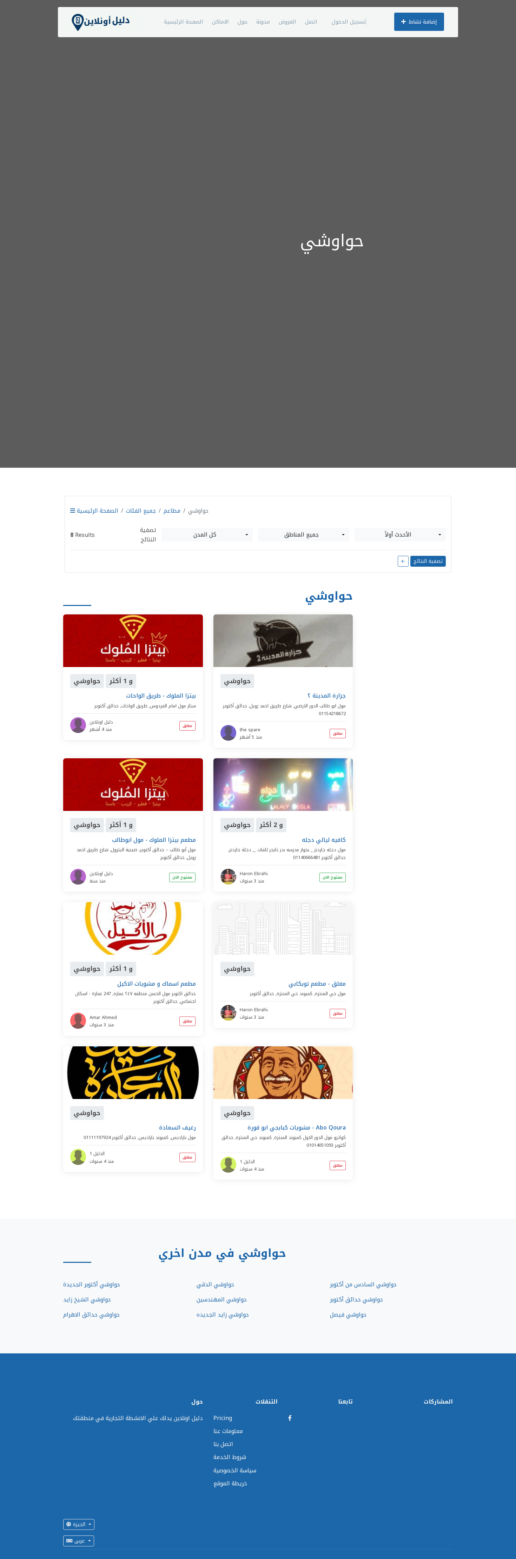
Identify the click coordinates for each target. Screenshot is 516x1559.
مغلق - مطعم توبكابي (317, 983)
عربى (80, 1541)
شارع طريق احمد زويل (271, 705)
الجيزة (79, 1524)
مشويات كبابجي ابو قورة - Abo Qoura (296, 1127)
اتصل (311, 22)
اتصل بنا (223, 1444)
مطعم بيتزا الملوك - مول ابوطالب (154, 839)
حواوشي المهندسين (222, 1299)
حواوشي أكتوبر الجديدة (91, 1284)
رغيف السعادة (177, 1127)
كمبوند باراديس (153, 1137)
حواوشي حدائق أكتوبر (356, 1299)
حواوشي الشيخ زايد (87, 1299)
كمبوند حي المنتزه (294, 993)
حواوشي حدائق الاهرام (91, 1314)
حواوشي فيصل (348, 1314)
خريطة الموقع (230, 1483)
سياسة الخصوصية (234, 1470)
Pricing (222, 1418)
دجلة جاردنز (240, 849)
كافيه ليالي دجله (324, 839)
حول (242, 22)
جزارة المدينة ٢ (326, 695)
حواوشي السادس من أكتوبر (363, 1284)
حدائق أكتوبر (106, 705)
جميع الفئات (141, 510)
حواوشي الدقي (215, 1284)
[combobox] (207, 534)
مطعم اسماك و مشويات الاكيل (156, 983)
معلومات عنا (228, 1431)
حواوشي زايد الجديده (223, 1314)
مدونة (263, 22)
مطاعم (172, 510)
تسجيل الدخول (349, 22)
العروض (287, 22)
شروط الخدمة (229, 1457)
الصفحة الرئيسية (183, 22)
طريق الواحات (134, 705)
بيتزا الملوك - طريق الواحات (161, 695)
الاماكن (220, 22)
